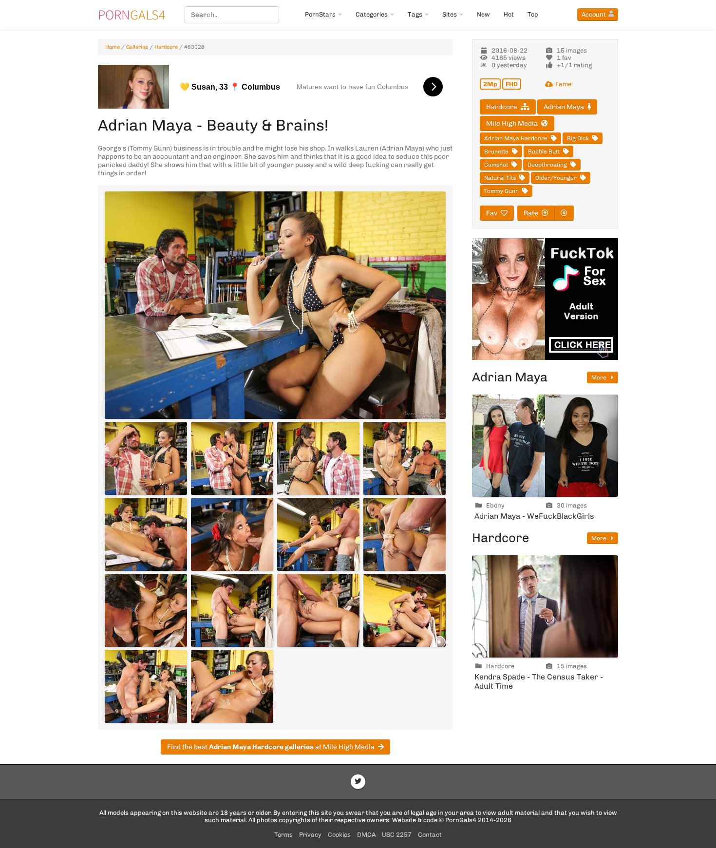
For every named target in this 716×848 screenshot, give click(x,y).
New (483, 14)
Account (594, 14)
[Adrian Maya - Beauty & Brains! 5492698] (404, 534)
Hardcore (166, 47)
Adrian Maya (564, 107)
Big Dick (578, 138)
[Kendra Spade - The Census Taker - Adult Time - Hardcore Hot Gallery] (545, 606)
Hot (509, 14)
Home (112, 47)
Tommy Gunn (501, 191)
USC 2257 (397, 834)
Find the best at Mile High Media (271, 747)
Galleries (137, 47)
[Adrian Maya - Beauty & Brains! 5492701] (318, 610)
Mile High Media (512, 123)
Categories (372, 14)
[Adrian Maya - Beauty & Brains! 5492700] (232, 610)
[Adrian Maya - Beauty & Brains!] (275, 305)
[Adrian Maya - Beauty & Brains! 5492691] (146, 458)
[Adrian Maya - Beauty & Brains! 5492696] (232, 534)
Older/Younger (556, 177)
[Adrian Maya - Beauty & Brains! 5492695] (146, 534)
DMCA (366, 834)
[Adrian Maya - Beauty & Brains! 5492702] (404, 610)
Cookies (339, 834)
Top (533, 14)
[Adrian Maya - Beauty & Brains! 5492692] (232, 458)
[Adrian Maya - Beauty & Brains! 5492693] (318, 458)
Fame (563, 84)
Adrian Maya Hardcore (515, 138)
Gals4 (131, 14)
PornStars (320, 14)
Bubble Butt (544, 151)
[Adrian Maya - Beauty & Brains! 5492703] (146, 686)
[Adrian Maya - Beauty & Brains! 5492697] (318, 534)
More (599, 377)
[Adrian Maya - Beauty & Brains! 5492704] (232, 686)
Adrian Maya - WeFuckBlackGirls (534, 516)
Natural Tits (500, 177)
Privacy (310, 834)
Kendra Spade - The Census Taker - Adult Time (538, 681)
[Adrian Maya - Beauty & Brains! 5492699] (146, 610)
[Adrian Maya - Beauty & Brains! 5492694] (404, 458)
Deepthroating (547, 164)
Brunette (496, 151)
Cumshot (496, 164)
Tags (415, 14)
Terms (283, 834)
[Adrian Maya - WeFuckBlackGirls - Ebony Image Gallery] (545, 446)
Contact (430, 834)
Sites (449, 14)
